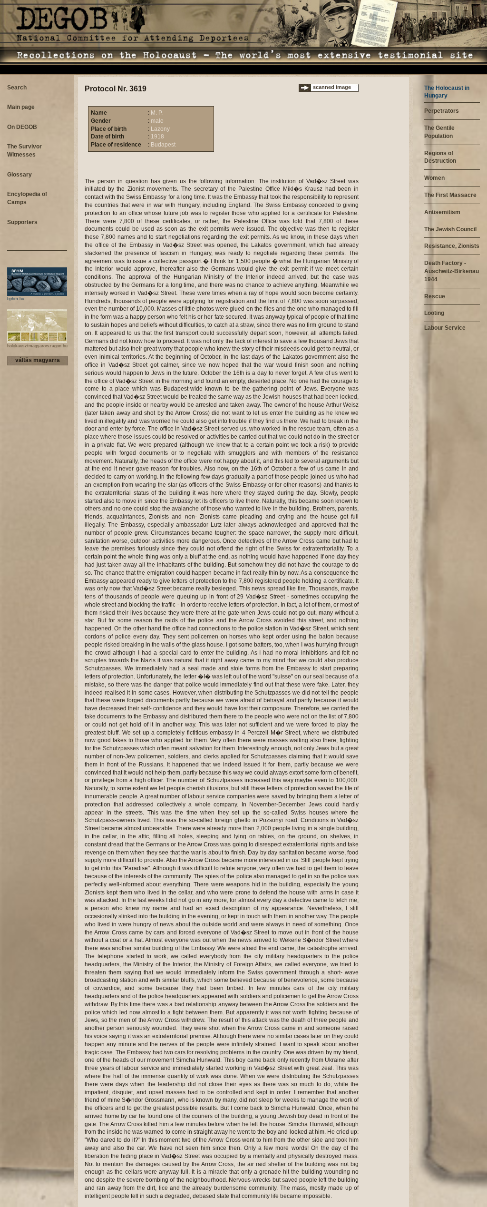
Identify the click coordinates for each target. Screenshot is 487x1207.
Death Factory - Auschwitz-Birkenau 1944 (451, 271)
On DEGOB (22, 127)
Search (17, 87)
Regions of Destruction (440, 157)
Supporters (22, 222)
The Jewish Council (450, 229)
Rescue (434, 296)
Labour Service (445, 327)
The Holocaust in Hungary (446, 92)
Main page (21, 107)
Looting (434, 313)
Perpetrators (441, 111)
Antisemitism (442, 212)
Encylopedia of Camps (27, 198)
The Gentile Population (439, 132)
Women (434, 178)
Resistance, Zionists (451, 246)
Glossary (19, 174)
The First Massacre (450, 195)
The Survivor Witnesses (24, 150)
